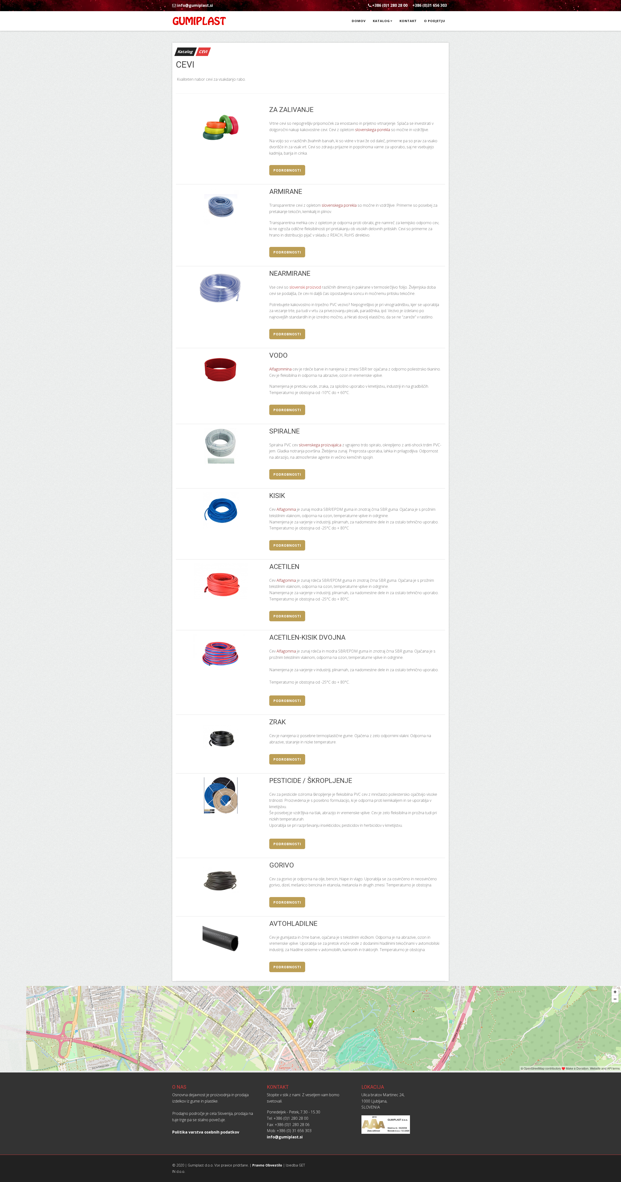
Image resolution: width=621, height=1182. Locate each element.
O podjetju (434, 21)
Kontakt (408, 21)
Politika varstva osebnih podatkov (205, 1132)
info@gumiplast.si (194, 5)
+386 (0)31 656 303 (429, 5)
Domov (359, 21)
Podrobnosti (287, 170)
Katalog (381, 21)
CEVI (203, 51)
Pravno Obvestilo (267, 1165)
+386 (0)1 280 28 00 (390, 5)
